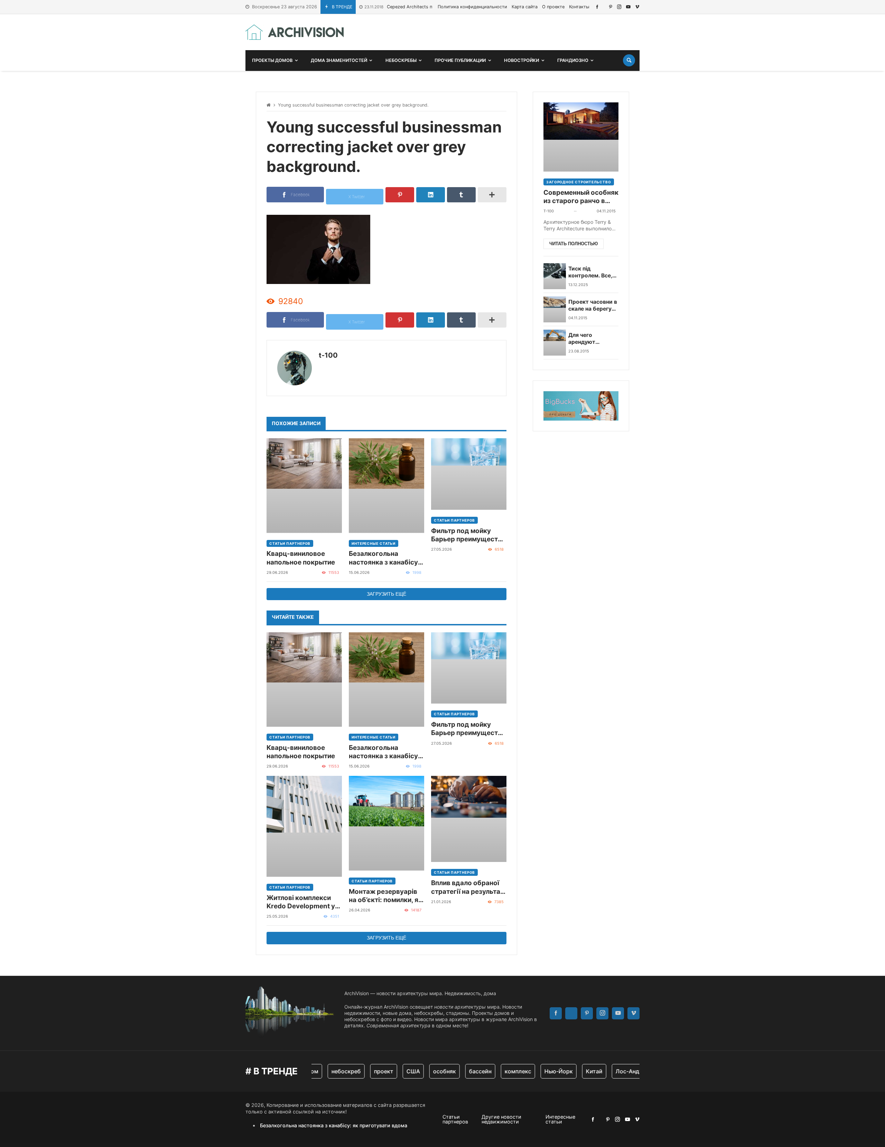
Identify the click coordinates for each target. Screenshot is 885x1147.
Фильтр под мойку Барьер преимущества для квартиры (468, 535)
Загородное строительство (578, 182)
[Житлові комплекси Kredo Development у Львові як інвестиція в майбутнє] (304, 826)
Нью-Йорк (546, 1071)
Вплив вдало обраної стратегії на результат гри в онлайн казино (467, 887)
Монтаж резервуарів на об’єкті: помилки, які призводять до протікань (386, 896)
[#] (597, 6)
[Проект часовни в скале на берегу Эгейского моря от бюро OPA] (554, 309)
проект (371, 1071)
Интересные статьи (373, 543)
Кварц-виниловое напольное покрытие (301, 558)
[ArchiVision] (294, 32)
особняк (431, 1071)
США (400, 1071)
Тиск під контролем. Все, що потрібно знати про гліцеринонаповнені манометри (595, 272)
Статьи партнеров (289, 543)
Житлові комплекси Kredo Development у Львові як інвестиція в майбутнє (302, 902)
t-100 (328, 355)
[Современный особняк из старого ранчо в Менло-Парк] (580, 137)
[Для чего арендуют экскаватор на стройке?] (554, 343)
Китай (581, 1071)
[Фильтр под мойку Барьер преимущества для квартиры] (468, 474)
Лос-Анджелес (623, 1071)
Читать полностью (573, 243)
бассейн (467, 1071)
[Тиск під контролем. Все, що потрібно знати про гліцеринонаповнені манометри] (554, 276)
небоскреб (333, 1071)
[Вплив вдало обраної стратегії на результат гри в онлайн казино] (468, 819)
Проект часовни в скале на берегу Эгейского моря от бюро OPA (592, 306)
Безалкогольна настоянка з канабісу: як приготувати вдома (385, 558)
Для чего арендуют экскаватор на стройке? (588, 339)
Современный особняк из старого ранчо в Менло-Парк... (580, 197)
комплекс (505, 1071)
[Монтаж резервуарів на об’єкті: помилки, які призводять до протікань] (386, 823)
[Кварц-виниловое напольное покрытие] (304, 485)
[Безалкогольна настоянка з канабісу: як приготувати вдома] (386, 485)
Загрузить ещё (386, 594)
